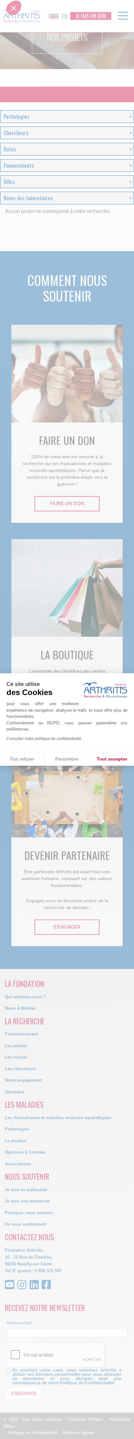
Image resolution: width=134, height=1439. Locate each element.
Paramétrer (67, 759)
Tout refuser (22, 759)
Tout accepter (112, 759)
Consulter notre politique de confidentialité (44, 738)
